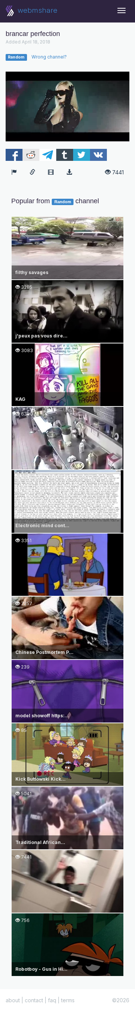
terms (68, 1000)
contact (34, 1000)
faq (52, 1000)
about (13, 1000)
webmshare (36, 10)
